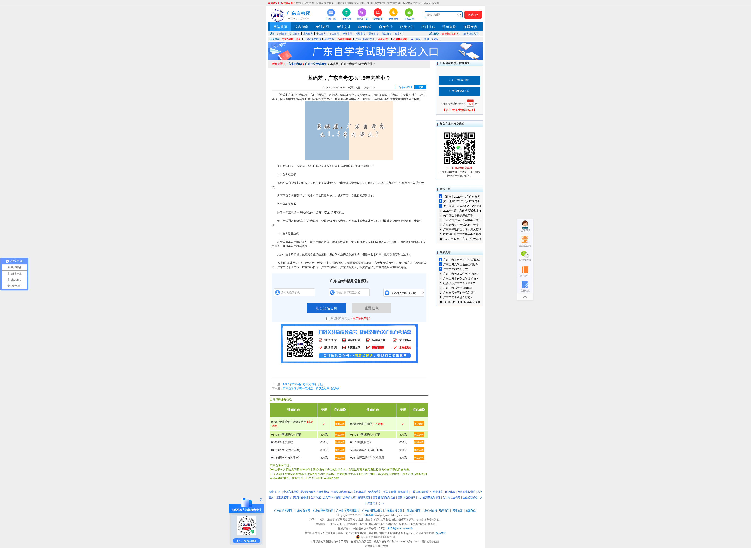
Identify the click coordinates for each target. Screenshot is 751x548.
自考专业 (386, 26)
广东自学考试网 (283, 510)
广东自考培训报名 (459, 80)
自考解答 (365, 26)
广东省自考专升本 (394, 510)
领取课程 (340, 423)
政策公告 (407, 26)
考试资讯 (323, 26)
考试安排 (344, 26)
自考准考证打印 (312, 39)
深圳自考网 (413, 510)
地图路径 (470, 510)
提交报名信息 (326, 307)
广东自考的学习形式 (454, 269)
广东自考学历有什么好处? (457, 292)
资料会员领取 (431, 39)
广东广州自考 (429, 510)
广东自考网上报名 (291, 39)
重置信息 (372, 307)
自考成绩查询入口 (459, 91)
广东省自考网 (294, 64)
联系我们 (444, 510)
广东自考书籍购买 (323, 510)
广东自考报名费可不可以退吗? (460, 259)
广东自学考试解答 (316, 64)
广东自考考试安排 (364, 39)
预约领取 (419, 423)
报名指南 (302, 26)
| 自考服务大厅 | (471, 33)
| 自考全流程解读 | (450, 33)
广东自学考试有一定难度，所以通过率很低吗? (311, 388)
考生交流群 (384, 39)
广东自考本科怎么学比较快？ (459, 278)
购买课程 (340, 434)
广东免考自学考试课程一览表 (459, 224)
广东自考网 (367, 515)
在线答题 (415, 39)
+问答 (420, 87)
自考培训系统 (345, 39)
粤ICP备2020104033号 (400, 528)
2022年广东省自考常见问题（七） (304, 384)
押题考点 (471, 26)
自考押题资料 (400, 39)
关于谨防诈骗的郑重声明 (456, 215)
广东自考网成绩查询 (347, 510)
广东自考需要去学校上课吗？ (459, 274)
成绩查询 (329, 39)
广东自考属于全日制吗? (456, 288)
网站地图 (457, 510)
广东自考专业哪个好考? (456, 297)
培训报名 (428, 26)
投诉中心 (441, 533)
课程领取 (449, 26)
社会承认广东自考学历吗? (457, 283)
